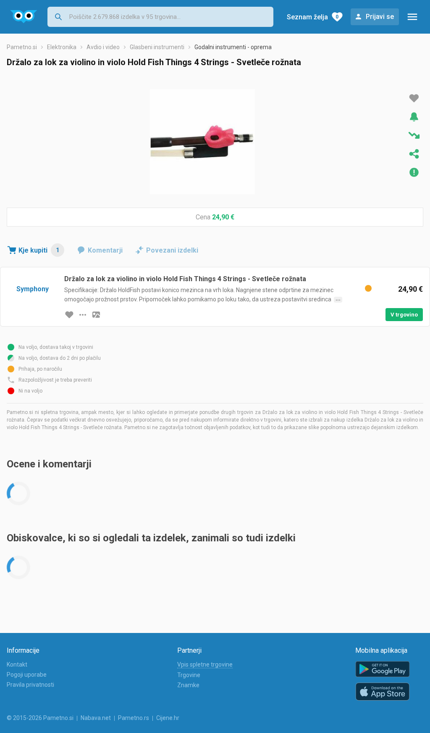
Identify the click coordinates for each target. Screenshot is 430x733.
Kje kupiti (38, 250)
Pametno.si (22, 47)
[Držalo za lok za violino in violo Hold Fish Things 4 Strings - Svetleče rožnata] (202, 141)
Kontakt (17, 664)
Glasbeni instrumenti (157, 47)
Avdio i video (103, 47)
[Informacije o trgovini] (83, 315)
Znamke (188, 685)
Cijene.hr (167, 718)
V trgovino (404, 314)
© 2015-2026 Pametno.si (40, 718)
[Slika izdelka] (96, 315)
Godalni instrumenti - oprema (233, 47)
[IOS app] (382, 692)
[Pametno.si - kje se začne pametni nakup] (23, 17)
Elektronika (61, 47)
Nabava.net (96, 718)
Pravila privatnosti (30, 684)
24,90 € (223, 217)
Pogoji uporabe (27, 674)
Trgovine (188, 675)
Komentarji (105, 250)
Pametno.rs (133, 718)
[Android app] (382, 669)
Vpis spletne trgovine (205, 664)
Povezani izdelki (172, 250)
